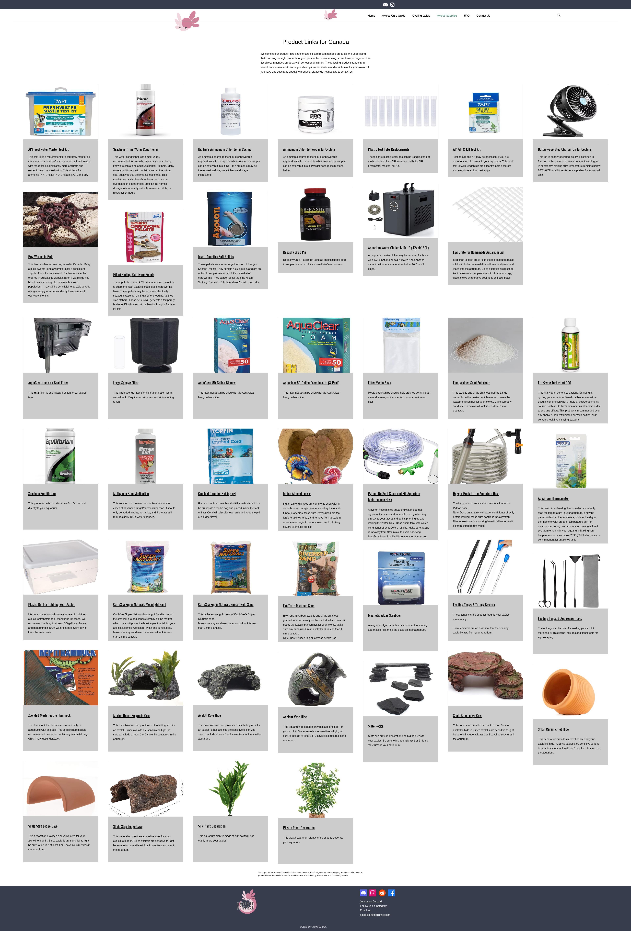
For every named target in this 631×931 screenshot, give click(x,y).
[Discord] (363, 892)
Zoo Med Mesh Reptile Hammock (49, 715)
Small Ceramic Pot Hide (553, 729)
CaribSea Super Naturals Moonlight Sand (139, 604)
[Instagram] (392, 5)
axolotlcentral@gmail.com (375, 914)
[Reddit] (382, 892)
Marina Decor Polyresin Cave (131, 715)
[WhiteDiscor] (385, 5)
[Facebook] (391, 892)
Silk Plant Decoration (212, 826)
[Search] (559, 15)
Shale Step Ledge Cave (467, 715)
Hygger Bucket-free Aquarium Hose (476, 493)
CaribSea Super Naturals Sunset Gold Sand (226, 604)
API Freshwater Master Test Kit (48, 149)
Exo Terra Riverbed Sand (299, 605)
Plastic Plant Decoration (299, 827)
